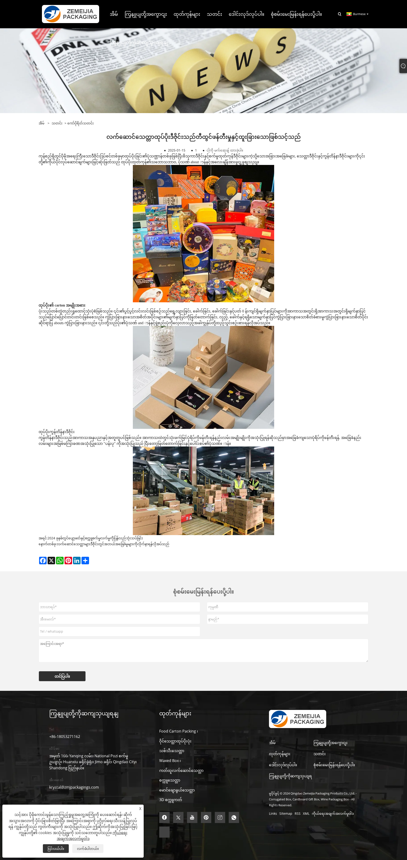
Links (273, 813)
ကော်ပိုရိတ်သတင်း (80, 123)
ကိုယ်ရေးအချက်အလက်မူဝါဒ (333, 813)
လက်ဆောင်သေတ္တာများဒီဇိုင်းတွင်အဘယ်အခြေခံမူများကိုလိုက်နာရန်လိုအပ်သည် (113, 544)
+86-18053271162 (64, 736)
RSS (298, 813)
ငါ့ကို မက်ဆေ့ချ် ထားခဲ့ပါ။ (225, 150)
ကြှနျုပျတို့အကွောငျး (330, 742)
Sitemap (285, 813)
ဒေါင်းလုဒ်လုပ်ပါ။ (283, 764)
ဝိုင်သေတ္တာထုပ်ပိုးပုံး (175, 741)
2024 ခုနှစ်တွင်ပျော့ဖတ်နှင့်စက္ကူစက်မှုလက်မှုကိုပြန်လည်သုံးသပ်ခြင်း (95, 538)
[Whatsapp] (234, 817)
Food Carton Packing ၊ (178, 731)
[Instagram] (220, 817)
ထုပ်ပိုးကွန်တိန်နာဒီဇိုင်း (57, 432)
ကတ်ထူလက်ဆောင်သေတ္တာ (181, 770)
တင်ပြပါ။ (62, 676)
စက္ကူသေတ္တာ (169, 780)
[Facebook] (164, 817)
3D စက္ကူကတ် (170, 799)
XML (306, 813)
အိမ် (272, 742)
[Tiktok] (164, 832)
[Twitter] (178, 817)
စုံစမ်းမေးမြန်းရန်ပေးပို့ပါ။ (334, 764)
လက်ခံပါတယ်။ (88, 848)
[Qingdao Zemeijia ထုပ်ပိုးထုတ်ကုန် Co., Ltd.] (70, 14)
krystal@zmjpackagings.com (74, 787)
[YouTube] (192, 817)
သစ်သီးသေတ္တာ (171, 750)
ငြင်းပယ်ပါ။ (56, 848)
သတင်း (57, 123)
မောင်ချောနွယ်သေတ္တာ (177, 790)
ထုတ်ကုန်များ (279, 753)
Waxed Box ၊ (170, 760)
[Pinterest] (206, 817)
